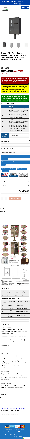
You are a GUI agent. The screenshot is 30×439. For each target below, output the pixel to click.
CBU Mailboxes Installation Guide (12, 400)
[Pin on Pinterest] (12, 214)
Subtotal (5, 182)
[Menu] (25, 7)
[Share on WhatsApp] (1, 214)
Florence (9, 211)
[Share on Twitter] (7, 214)
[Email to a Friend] (9, 214)
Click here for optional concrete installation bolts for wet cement (15, 157)
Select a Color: (4, 135)
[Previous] (4, 27)
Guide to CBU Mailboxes (9, 397)
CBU (6, 211)
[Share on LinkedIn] (15, 214)
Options (5, 186)
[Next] (26, 27)
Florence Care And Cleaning (10, 403)
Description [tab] (15, 221)
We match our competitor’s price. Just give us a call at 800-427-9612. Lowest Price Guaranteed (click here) (14, 80)
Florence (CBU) (15, 211)
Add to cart (14, 198)
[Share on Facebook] (4, 214)
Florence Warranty (7, 406)
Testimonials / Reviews (8, 169)
